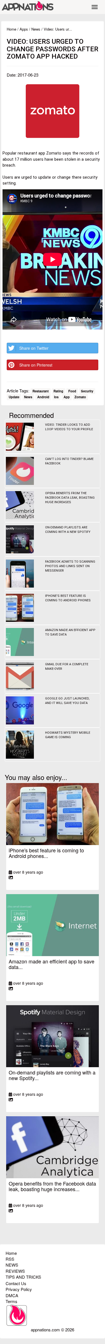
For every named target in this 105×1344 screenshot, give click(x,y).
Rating (58, 391)
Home (11, 29)
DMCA (12, 1295)
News (35, 29)
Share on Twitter (33, 348)
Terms (11, 1301)
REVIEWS (15, 1271)
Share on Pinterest (35, 365)
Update (14, 397)
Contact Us (16, 1283)
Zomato (80, 397)
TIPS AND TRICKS (23, 1277)
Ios (56, 397)
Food (72, 391)
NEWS (12, 1265)
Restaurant (40, 391)
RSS (10, 1259)
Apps (24, 29)
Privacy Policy (19, 1289)
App (67, 397)
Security (87, 391)
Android (43, 397)
